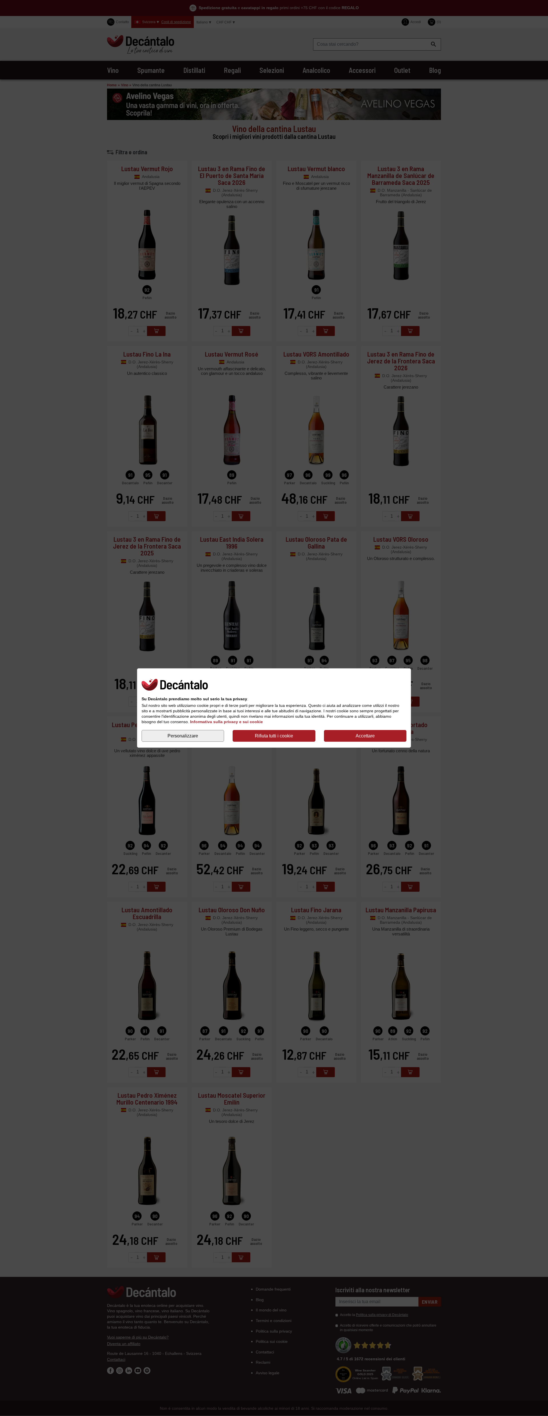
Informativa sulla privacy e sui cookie (226, 721)
